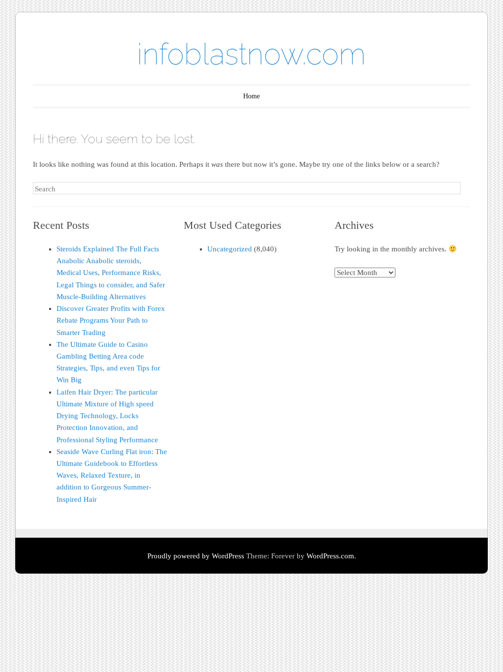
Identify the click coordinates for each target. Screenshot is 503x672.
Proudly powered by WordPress (195, 556)
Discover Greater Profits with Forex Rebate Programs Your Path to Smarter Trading (110, 320)
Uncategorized (229, 249)
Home (251, 96)
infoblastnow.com (251, 54)
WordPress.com (330, 556)
